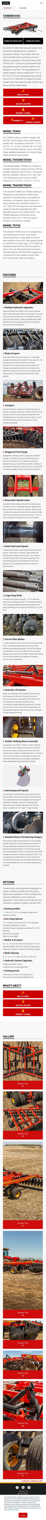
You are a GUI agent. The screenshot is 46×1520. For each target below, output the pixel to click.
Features (22, 8)
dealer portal (23, 1494)
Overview (7, 8)
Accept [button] (23, 1515)
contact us (23, 1491)
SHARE (6, 3)
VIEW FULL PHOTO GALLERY (32, 1481)
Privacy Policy (14, 1510)
